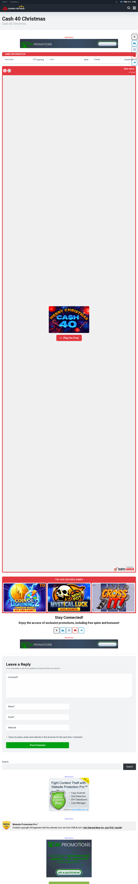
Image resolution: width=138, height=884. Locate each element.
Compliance (14, 2)
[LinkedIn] (62, 630)
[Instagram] (69, 630)
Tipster (4, 2)
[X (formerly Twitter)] (56, 630)
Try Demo (25, 597)
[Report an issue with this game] (5, 70)
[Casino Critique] (13, 8)
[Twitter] (117, 2)
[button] (69, 319)
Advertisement (69, 37)
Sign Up (118, 871)
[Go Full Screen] (9, 70)
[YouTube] (75, 630)
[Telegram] (81, 630)
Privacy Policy (117, 878)
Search (5, 762)
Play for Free (71, 338)
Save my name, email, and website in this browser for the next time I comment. (46, 737)
